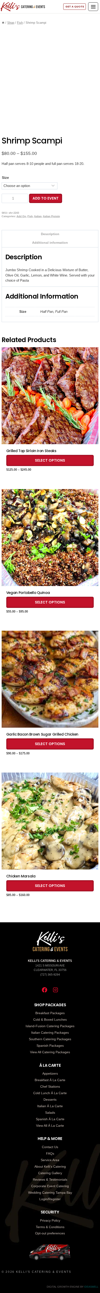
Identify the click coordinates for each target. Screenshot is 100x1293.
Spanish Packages (50, 1045)
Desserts (50, 1099)
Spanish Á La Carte (50, 1119)
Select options (50, 460)
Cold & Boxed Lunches (50, 1019)
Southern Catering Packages (50, 1039)
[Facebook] (44, 989)
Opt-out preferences (50, 1233)
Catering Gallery (50, 1173)
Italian (38, 216)
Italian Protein (51, 216)
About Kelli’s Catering (50, 1166)
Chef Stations (50, 1086)
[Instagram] (55, 989)
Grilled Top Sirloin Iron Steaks (31, 451)
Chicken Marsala (21, 876)
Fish (30, 216)
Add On (21, 216)
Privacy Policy (50, 1220)
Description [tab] (50, 234)
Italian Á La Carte (50, 1106)
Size (5, 178)
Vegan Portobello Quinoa (28, 593)
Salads (50, 1112)
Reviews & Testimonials (50, 1179)
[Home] (3, 22)
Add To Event (46, 198)
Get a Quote (74, 6)
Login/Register (50, 1199)
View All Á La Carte (50, 1125)
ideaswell (91, 1286)
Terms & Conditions (50, 1227)
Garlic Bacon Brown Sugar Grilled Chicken (42, 734)
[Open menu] (93, 6)
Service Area (50, 1160)
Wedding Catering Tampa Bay (50, 1192)
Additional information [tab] (50, 242)
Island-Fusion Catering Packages (50, 1026)
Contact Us (50, 1147)
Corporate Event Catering (50, 1186)
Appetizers (50, 1073)
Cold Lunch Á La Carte (50, 1093)
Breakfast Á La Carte (50, 1080)
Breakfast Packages (50, 1013)
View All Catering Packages (50, 1052)
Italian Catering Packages (50, 1032)
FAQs (50, 1153)
